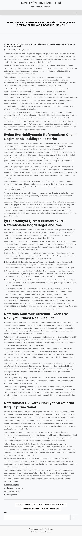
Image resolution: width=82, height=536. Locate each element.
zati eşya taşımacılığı (12, 491)
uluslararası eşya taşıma (13, 488)
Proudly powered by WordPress (41, 529)
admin (28, 50)
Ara (5, 512)
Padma (35, 532)
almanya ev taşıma (11, 485)
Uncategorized (11, 495)
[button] (74, 13)
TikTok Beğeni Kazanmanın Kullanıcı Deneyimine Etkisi (41, 505)
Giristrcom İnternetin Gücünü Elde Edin (41, 509)
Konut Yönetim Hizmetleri (41, 3)
